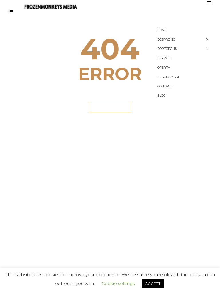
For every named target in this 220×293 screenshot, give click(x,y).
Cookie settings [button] (118, 283)
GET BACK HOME (110, 106)
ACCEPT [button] (152, 283)
